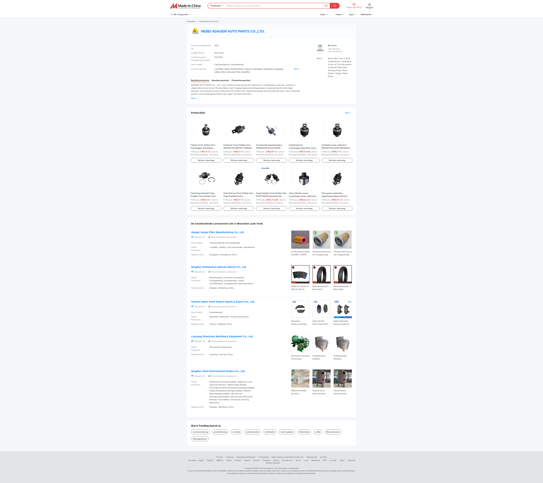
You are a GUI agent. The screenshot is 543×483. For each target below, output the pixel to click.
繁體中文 (220, 460)
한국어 (298, 460)
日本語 (228, 460)
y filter (318, 432)
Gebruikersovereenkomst (246, 457)
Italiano (276, 460)
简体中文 (210, 460)
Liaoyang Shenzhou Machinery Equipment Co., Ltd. (222, 336)
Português (266, 460)
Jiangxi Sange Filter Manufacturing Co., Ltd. (217, 232)
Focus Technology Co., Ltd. (268, 468)
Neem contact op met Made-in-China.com (287, 457)
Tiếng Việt (351, 460)
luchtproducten (252, 432)
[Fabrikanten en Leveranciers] (185, 6)
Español (247, 460)
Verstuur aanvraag (206, 160)
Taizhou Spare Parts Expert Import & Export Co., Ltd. (223, 301)
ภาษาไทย (332, 460)
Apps (351, 14)
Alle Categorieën (181, 14)
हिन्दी (324, 460)
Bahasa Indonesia (273, 463)
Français (237, 460)
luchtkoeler (270, 432)
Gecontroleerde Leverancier (225, 237)
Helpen (339, 14)
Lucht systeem (287, 432)
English (201, 460)
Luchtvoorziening (200, 432)
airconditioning (220, 432)
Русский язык (287, 460)
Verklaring (230, 457)
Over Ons (219, 457)
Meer (296, 69)
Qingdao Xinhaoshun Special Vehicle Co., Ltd (218, 267)
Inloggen (369, 7)
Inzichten (323, 457)
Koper (323, 14)
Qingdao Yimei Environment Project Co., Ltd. (218, 371)
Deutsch (256, 460)
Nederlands (315, 460)
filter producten (333, 432)
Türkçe (341, 460)
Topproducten (311, 457)
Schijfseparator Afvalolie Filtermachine (319, 359)
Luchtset (236, 432)
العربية (306, 460)
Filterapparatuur (200, 439)
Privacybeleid (263, 457)
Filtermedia (304, 432)
